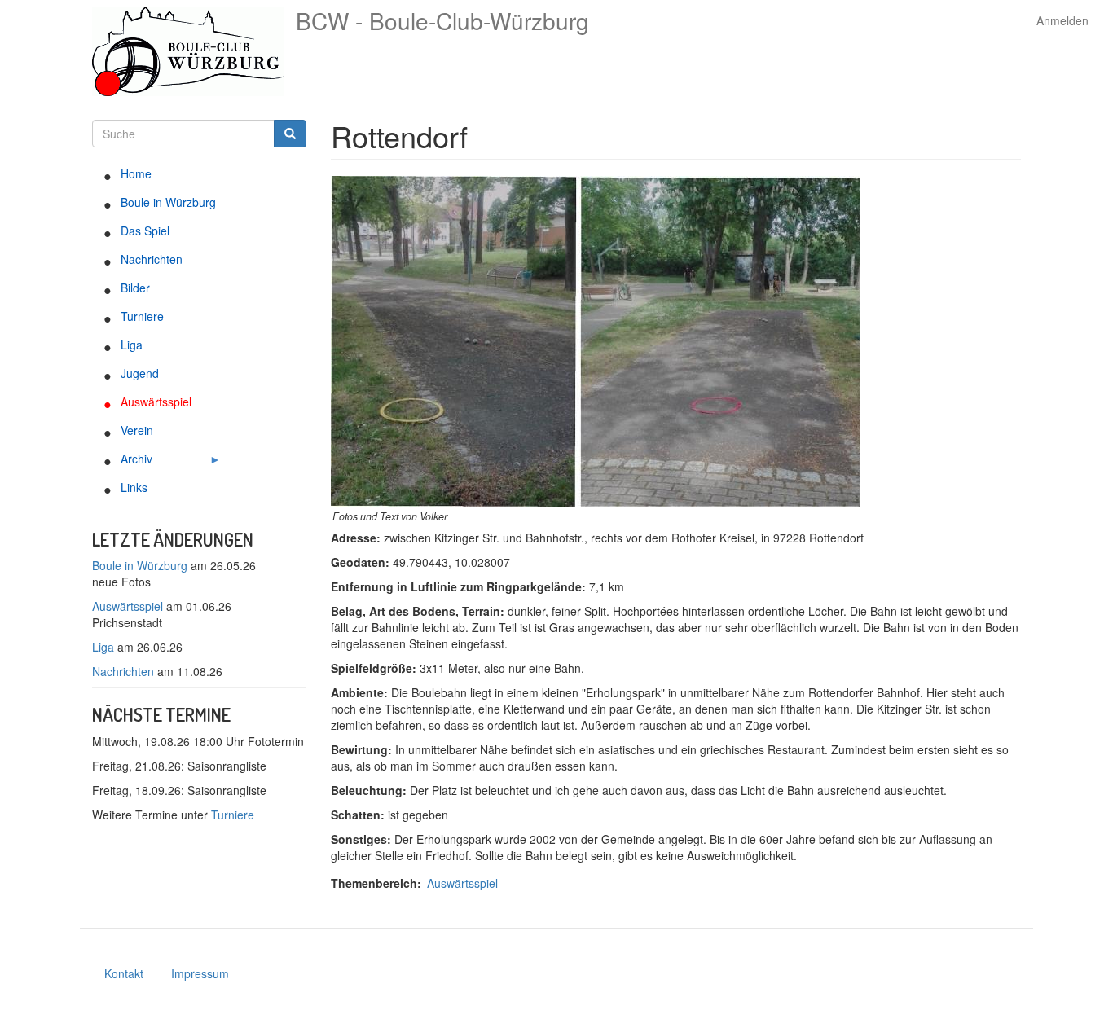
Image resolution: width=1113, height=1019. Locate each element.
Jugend (140, 373)
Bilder (135, 287)
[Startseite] (194, 51)
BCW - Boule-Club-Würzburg (442, 20)
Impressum (200, 973)
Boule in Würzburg (168, 202)
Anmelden (1062, 20)
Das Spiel (145, 230)
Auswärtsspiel (156, 401)
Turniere (142, 316)
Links (134, 487)
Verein (137, 430)
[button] (595, 341)
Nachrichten (152, 259)
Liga (132, 344)
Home (136, 173)
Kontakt (123, 973)
